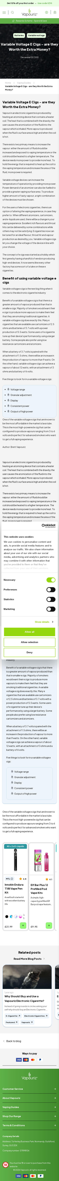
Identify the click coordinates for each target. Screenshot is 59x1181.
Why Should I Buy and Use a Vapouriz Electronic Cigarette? (24, 998)
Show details (42, 622)
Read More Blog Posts (28, 958)
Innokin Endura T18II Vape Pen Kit (14, 847)
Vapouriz (24, 1170)
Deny (29, 652)
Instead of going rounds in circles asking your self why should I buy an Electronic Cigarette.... (26, 1008)
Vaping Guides (24, 83)
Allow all (29, 631)
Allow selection (29, 642)
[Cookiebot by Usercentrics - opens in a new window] (42, 526)
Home (8, 83)
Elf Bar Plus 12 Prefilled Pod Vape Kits (40, 849)
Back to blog (13, 1041)
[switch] (50, 589)
